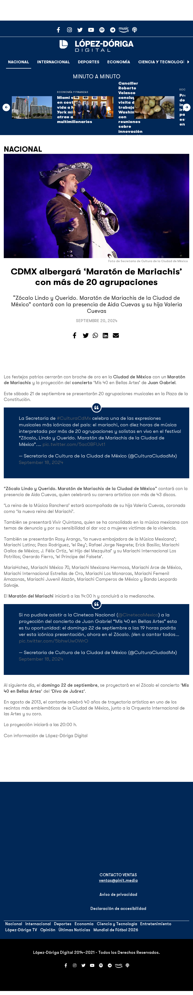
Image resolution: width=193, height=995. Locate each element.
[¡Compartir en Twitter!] (86, 335)
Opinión (47, 930)
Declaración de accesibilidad (118, 908)
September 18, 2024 (41, 462)
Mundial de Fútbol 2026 (115, 930)
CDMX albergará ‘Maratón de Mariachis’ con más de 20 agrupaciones (96, 276)
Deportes (88, 62)
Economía (118, 62)
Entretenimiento (155, 924)
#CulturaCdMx (74, 418)
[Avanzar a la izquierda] (6, 107)
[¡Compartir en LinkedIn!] (105, 335)
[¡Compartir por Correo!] (116, 335)
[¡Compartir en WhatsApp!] (95, 335)
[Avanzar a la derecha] (188, 62)
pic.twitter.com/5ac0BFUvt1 (73, 444)
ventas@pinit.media (118, 880)
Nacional (18, 62)
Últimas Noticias (74, 930)
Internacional (53, 62)
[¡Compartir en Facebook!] (74, 335)
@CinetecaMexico (138, 615)
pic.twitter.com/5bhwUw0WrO (53, 641)
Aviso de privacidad (118, 894)
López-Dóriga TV (21, 930)
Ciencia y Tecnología (162, 62)
